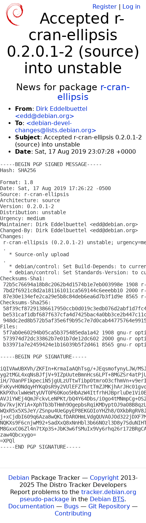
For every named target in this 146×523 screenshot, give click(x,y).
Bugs (71, 506)
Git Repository (109, 506)
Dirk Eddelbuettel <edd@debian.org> (51, 112)
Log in (131, 6)
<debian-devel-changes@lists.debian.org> (55, 126)
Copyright (104, 477)
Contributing (73, 513)
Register (104, 6)
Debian (18, 477)
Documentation (31, 506)
